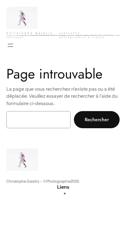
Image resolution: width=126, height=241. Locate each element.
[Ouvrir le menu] (10, 45)
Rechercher (97, 119)
